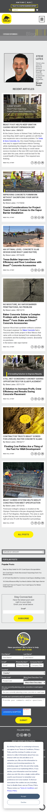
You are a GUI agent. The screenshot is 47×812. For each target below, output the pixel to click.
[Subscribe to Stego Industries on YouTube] (25, 735)
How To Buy (20, 2)
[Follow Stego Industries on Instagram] (29, 735)
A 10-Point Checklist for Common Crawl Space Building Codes (24, 578)
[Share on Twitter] (35, 162)
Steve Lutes (10, 130)
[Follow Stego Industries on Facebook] (17, 735)
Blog (29, 2)
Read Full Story (8, 162)
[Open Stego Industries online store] (37, 10)
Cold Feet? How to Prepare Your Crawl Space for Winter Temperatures (22, 586)
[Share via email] (42, 162)
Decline (23, 802)
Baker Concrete (29, 330)
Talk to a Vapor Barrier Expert (24, 6)
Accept (23, 796)
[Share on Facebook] (32, 162)
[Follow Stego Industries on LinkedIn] (21, 735)
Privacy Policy (12, 791)
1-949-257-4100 (23, 649)
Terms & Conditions (27, 788)
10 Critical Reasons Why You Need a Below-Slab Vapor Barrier (24, 581)
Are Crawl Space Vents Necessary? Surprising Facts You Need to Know (22, 573)
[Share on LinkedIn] (39, 162)
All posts (23, 534)
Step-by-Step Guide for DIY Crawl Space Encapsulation (21, 569)
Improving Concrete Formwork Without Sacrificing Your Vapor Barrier (20, 197)
